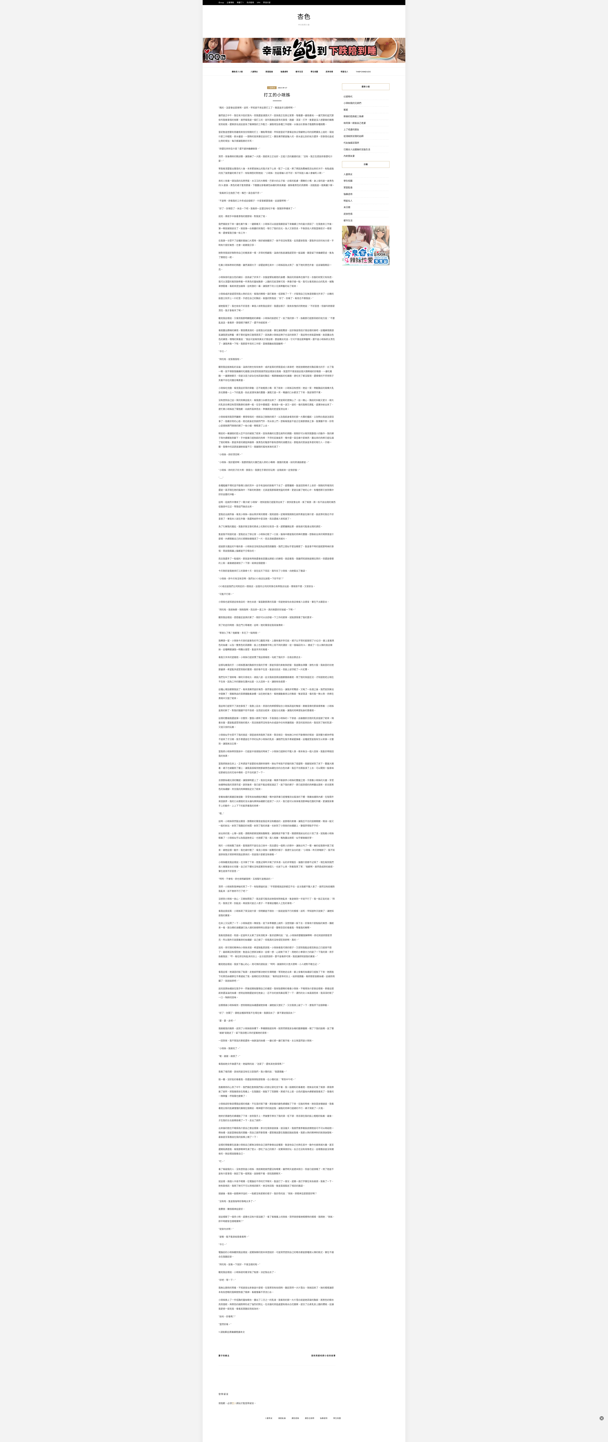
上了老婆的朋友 (351, 129)
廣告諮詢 (295, 1418)
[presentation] (206, 51)
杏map (221, 2)
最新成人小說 (237, 72)
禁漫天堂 (267, 2)
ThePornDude (363, 72)
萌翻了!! (240, 2)
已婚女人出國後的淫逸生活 (357, 149)
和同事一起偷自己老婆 (355, 123)
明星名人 (344, 72)
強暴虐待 (284, 72)
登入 (234, 1403)
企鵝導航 (230, 2)
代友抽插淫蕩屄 (351, 142)
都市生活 (299, 72)
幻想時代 (348, 96)
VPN (258, 2)
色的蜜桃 (250, 2)
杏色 (304, 16)
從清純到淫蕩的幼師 (354, 136)
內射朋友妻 (349, 155)
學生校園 (314, 72)
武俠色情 (329, 72)
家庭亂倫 (269, 72)
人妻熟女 (254, 72)
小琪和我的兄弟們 (352, 103)
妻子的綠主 (224, 1355)
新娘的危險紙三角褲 (354, 116)
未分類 (347, 207)
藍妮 (346, 109)
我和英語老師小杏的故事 (323, 1355)
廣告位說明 (309, 1418)
